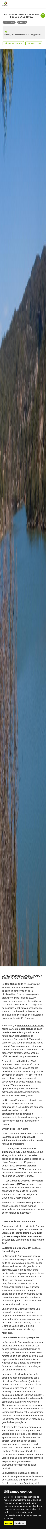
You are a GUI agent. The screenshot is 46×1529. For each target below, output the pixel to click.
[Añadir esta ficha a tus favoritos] (42, 15)
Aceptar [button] (8, 1523)
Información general (15, 43)
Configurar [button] (20, 1523)
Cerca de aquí (36, 43)
